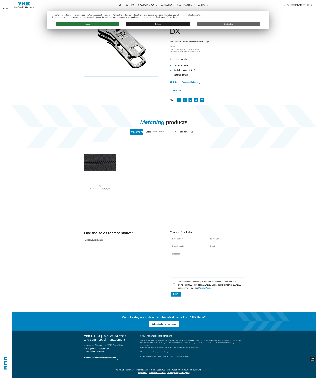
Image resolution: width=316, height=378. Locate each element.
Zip (120, 5)
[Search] (282, 5)
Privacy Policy (204, 288)
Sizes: (148, 132)
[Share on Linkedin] (190, 100)
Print (175, 82)
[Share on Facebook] (179, 100)
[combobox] (164, 132)
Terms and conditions (157, 373)
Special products (147, 5)
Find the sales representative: (108, 233)
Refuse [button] (158, 24)
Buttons (130, 5)
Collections (167, 5)
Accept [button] (87, 24)
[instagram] (5, 363)
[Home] (24, 5)
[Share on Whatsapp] (196, 100)
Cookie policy (184, 373)
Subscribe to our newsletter (164, 324)
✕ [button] (263, 15)
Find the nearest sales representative (100, 358)
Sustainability (184, 5)
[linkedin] (5, 367)
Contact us (176, 90)
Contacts (203, 5)
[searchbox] (164, 132)
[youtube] (5, 358)
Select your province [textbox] (94, 240)
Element (138, 131)
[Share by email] (202, 100)
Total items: (184, 132)
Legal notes (142, 373)
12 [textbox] (192, 132)
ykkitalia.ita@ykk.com (99, 348)
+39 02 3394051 (97, 352)
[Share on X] (185, 100)
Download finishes (190, 82)
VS (100, 186)
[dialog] (158, 20)
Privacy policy (172, 373)
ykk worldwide (296, 5)
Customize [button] (228, 24)
